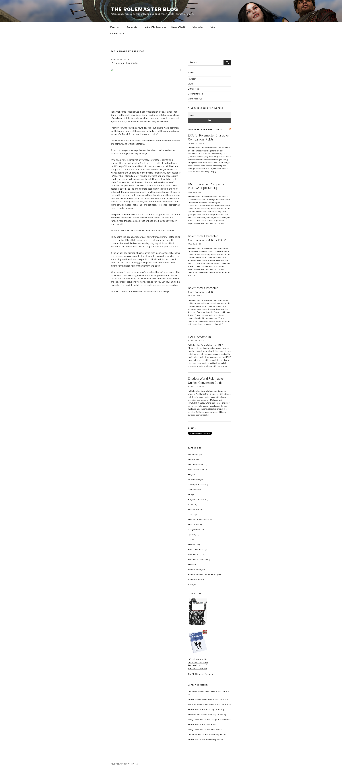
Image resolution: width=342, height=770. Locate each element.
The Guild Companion (197, 668)
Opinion (191, 534)
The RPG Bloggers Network (200, 674)
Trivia (212, 27)
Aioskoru (192, 459)
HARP (190, 504)
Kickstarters (193, 524)
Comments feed (195, 94)
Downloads (132, 27)
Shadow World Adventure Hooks (202, 574)
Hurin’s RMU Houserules (155, 27)
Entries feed (193, 89)
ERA (190, 494)
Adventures (193, 454)
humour (191, 514)
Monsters (115, 27)
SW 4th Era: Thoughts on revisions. (215, 719)
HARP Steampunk (200, 337)
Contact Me (116, 33)
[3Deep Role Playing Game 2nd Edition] (198, 653)
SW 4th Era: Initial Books (206, 724)
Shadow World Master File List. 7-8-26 (212, 699)
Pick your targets (124, 63)
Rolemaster (197, 27)
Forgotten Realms (196, 499)
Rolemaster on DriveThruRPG (205, 129)
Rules (190, 564)
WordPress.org (195, 99)
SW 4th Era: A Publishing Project (212, 734)
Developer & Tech (196, 484)
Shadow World (178, 27)
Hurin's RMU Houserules (198, 519)
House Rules (193, 509)
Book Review (194, 479)
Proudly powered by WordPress (124, 764)
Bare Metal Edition (196, 469)
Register (192, 79)
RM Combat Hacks (196, 549)
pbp (189, 539)
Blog (190, 474)
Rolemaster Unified (196, 559)
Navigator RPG (194, 529)
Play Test (192, 544)
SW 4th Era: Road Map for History (209, 709)
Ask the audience (195, 464)
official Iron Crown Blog (198, 659)
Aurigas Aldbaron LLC (197, 665)
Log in (190, 84)
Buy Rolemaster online (198, 662)
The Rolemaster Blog (144, 9)
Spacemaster (194, 579)
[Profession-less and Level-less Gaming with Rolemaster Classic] (198, 624)
